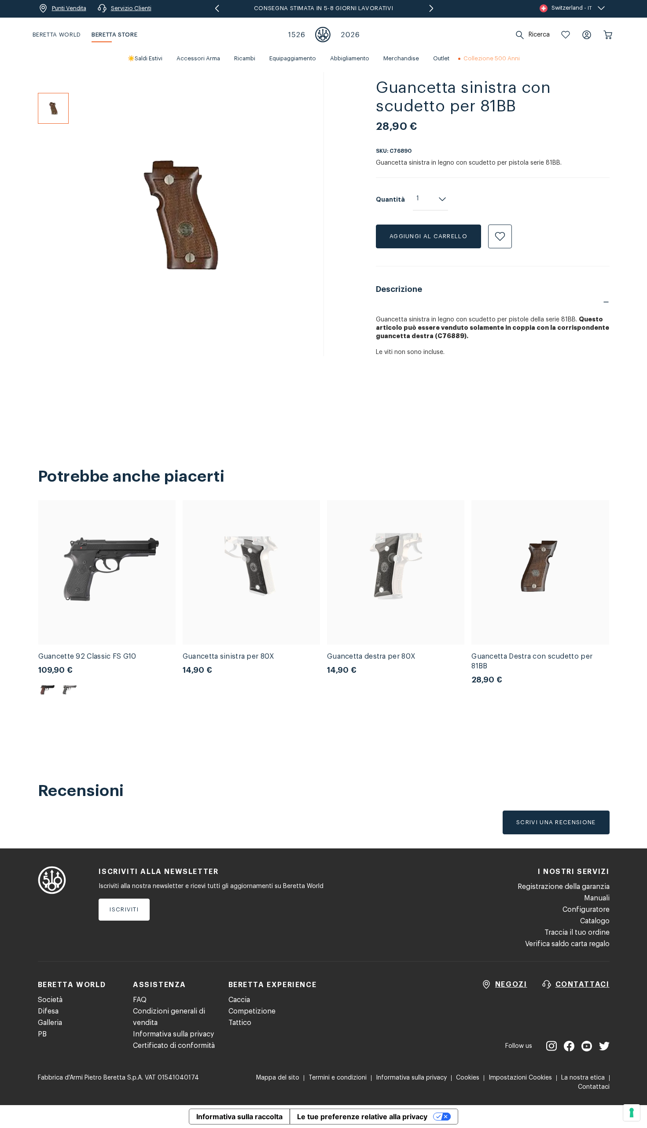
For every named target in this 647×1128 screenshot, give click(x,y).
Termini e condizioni (338, 1078)
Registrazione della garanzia (564, 886)
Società (50, 999)
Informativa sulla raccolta (239, 1116)
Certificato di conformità (174, 1045)
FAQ (140, 999)
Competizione (252, 1011)
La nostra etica (583, 1078)
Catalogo (595, 921)
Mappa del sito (277, 1078)
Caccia (239, 999)
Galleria (50, 1022)
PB (42, 1034)
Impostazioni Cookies (520, 1078)
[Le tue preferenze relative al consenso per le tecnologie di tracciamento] (631, 1112)
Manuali (597, 898)
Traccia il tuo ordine (577, 932)
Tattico (239, 1022)
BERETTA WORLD (57, 34)
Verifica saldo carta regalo (567, 943)
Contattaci (594, 1087)
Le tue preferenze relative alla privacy (362, 1116)
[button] (565, 34)
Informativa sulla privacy (173, 1034)
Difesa (48, 1011)
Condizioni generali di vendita (169, 1017)
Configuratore (586, 909)
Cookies (467, 1078)
